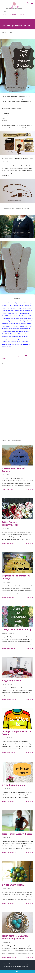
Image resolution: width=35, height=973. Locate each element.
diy (8, 356)
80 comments (11, 543)
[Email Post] (26, 356)
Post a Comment (12, 648)
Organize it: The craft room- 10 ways (16, 577)
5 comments (11, 597)
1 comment (11, 489)
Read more (29, 489)
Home (4, 14)
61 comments (11, 699)
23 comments (11, 852)
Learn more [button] (25, 966)
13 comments (11, 903)
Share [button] (4, 358)
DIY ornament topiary (13, 884)
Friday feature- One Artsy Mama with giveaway (15, 937)
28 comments (11, 957)
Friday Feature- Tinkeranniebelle (11, 523)
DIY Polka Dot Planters (13, 785)
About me (13, 14)
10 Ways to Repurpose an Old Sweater (16, 733)
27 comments (11, 801)
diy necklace (13, 356)
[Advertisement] (17, 422)
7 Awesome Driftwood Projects (13, 469)
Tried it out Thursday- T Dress (17, 833)
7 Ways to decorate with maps (17, 629)
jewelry (20, 356)
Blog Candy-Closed (11, 680)
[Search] (28, 3)
